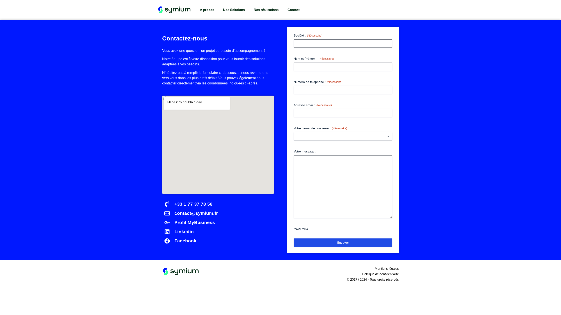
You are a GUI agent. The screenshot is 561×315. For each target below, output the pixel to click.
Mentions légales (387, 268)
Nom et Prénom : (314, 58)
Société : (308, 35)
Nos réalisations (266, 10)
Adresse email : (313, 105)
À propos (207, 10)
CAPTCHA (301, 229)
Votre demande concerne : (320, 128)
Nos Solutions (234, 10)
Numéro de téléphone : (318, 82)
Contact (294, 10)
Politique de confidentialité (380, 274)
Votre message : (305, 151)
